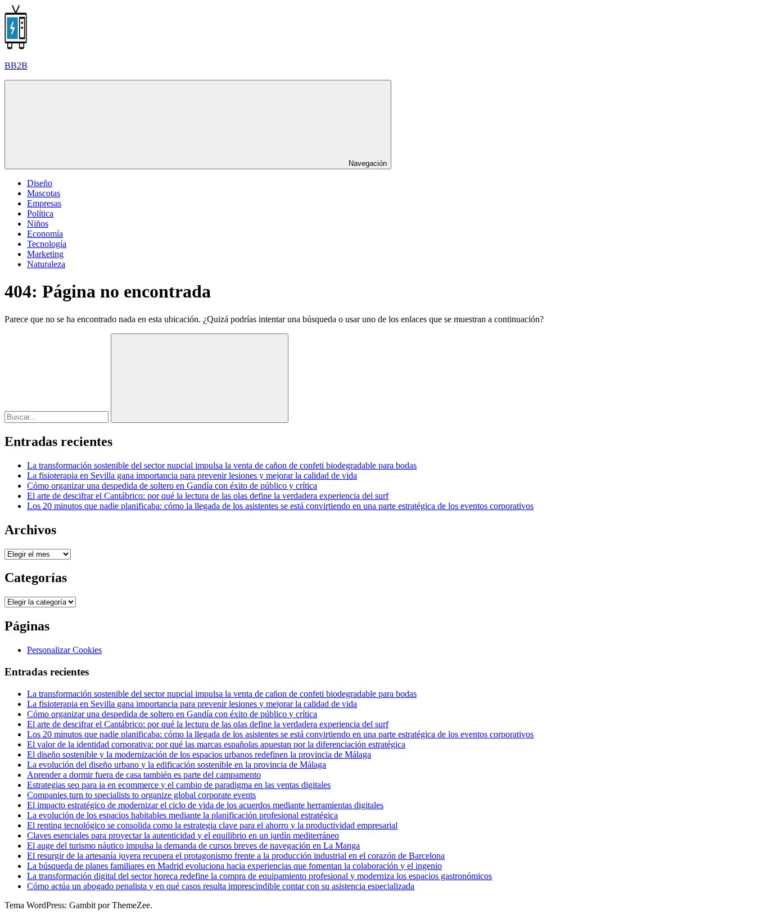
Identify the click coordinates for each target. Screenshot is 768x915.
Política (40, 213)
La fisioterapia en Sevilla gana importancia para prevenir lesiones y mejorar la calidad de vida (192, 475)
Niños (37, 223)
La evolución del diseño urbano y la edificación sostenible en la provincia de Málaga (176, 764)
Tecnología (46, 244)
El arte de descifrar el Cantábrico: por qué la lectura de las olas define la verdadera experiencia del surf (207, 496)
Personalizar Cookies (64, 650)
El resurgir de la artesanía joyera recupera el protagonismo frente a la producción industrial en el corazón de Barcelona (236, 855)
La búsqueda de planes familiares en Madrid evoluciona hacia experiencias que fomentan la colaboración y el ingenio (234, 866)
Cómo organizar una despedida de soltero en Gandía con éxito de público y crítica (172, 485)
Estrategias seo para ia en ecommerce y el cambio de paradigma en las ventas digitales (179, 785)
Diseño (39, 183)
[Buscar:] (57, 416)
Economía (45, 233)
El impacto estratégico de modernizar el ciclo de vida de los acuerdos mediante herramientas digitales (205, 805)
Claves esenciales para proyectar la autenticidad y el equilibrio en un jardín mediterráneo (183, 835)
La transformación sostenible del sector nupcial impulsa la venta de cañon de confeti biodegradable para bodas (222, 465)
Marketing (45, 254)
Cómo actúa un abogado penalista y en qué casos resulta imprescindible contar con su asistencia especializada (220, 886)
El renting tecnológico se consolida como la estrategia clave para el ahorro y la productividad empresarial (212, 825)
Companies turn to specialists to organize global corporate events (141, 795)
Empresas (44, 203)
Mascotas (43, 193)
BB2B (16, 65)
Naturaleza (46, 264)
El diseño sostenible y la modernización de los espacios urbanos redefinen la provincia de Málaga (199, 754)
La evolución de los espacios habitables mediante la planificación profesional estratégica (182, 815)
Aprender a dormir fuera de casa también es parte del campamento (144, 774)
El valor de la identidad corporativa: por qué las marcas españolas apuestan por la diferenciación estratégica (216, 744)
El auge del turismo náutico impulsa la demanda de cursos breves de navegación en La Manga (193, 845)
